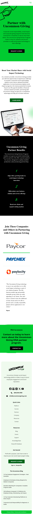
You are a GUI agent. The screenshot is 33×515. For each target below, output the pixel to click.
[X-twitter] (19, 389)
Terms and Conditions (20, 512)
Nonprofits (19, 465)
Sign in (13, 465)
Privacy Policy (10, 512)
